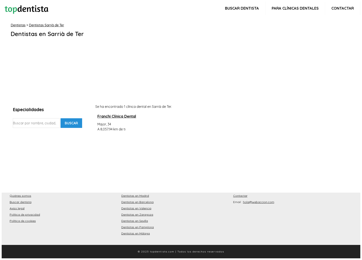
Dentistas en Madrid (135, 196)
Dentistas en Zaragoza (137, 214)
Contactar (342, 8)
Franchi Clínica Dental (116, 116)
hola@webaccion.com (258, 202)
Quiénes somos (20, 196)
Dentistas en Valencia (136, 208)
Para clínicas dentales (295, 8)
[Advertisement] (138, 74)
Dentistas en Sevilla (134, 221)
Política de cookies (23, 221)
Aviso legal (17, 208)
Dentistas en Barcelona (137, 202)
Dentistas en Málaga (135, 233)
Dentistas (18, 25)
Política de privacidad (25, 214)
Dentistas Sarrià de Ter (46, 25)
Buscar (71, 123)
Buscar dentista (242, 8)
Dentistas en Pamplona (137, 227)
